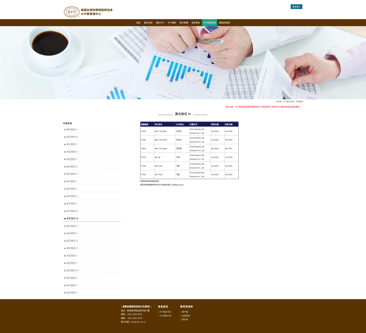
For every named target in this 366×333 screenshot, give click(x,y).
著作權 (185, 311)
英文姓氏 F (71, 159)
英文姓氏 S (71, 255)
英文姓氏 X (71, 277)
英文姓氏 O (72, 226)
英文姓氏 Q (72, 240)
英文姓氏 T (71, 263)
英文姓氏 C (72, 144)
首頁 (280, 101)
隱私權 (185, 319)
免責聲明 (186, 315)
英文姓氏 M (72, 218)
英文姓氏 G (72, 166)
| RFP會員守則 (164, 311)
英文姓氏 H (72, 173)
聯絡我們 (159, 185)
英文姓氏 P (72, 233)
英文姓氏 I (71, 181)
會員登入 (296, 6)
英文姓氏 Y (71, 285)
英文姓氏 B (72, 136)
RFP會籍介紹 (165, 315)
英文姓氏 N (72, 211)
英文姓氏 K (72, 196)
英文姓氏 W (72, 270)
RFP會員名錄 (288, 101)
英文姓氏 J (71, 188)
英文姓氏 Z (71, 292)
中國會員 (299, 101)
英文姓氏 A (72, 129)
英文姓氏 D (72, 151)
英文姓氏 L (71, 203)
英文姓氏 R (72, 248)
